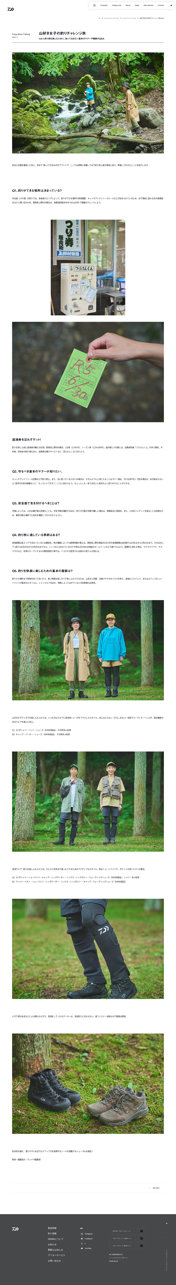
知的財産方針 (113, 1261)
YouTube (88, 1248)
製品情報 (52, 1228)
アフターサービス (56, 1255)
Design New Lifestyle (111, 18)
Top (99, 18)
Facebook (88, 1239)
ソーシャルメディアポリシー (119, 1258)
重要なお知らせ (55, 1250)
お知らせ (52, 1244)
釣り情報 (52, 1233)
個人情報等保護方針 (116, 1254)
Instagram (89, 1234)
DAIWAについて (55, 1239)
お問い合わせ (54, 1261)
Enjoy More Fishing (129, 18)
